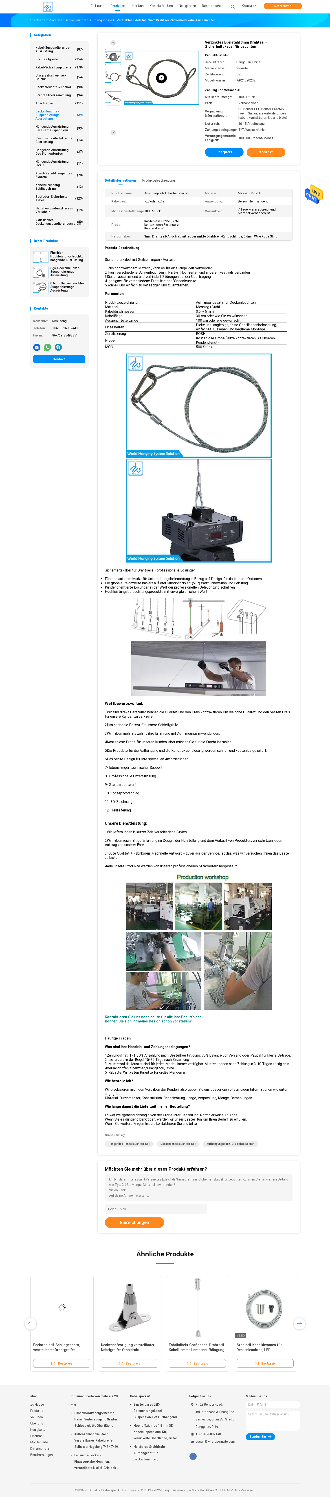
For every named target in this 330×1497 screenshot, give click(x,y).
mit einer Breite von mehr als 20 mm (94, 1400)
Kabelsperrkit (140, 1396)
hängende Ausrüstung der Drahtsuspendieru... (59, 128)
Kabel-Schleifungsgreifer (59, 67)
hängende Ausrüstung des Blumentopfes (59, 151)
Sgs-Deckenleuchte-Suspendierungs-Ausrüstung (65, 271)
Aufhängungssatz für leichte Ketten (230, 1143)
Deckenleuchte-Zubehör (59, 87)
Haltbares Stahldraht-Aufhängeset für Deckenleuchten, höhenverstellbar (150, 1453)
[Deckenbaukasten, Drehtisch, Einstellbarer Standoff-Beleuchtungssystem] (265, 1307)
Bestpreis (224, 152)
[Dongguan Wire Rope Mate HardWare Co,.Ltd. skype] (58, 347)
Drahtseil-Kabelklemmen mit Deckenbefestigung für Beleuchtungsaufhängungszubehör (130, 1350)
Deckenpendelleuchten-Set (178, 1143)
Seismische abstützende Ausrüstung (59, 140)
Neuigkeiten (38, 1429)
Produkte (37, 1411)
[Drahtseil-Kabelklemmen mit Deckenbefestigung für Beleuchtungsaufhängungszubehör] (129, 1307)
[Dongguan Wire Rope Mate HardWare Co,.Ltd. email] (36, 347)
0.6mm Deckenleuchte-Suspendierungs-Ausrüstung (67, 286)
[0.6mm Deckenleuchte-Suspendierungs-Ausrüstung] (40, 287)
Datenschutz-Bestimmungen (41, 1452)
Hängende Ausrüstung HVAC (59, 163)
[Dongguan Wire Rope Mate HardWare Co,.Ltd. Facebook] (193, 1456)
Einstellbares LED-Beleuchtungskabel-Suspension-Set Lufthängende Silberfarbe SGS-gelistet (156, 1411)
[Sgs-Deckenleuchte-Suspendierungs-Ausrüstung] (40, 272)
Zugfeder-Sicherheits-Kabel (59, 198)
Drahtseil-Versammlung (59, 95)
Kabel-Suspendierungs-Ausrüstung (59, 49)
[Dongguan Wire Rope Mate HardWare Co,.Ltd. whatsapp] (47, 347)
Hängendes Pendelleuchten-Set (129, 1143)
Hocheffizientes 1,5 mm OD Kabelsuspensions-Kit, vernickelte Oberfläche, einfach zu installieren (156, 1432)
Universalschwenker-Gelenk (59, 77)
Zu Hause (37, 1404)
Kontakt (59, 359)
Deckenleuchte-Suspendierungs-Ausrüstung (59, 115)
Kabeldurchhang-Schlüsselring (59, 186)
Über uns (36, 1423)
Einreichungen (134, 1222)
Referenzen (282, 6)
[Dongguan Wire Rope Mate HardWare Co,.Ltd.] (48, 6)
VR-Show (37, 1417)
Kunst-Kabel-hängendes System (59, 175)
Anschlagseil (59, 103)
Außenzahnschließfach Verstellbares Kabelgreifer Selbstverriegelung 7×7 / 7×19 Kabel (96, 1441)
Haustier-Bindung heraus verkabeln (59, 210)
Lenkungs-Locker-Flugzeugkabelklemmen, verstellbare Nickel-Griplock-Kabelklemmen (95, 1462)
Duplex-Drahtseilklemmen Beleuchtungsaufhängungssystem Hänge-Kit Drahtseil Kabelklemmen (61, 1350)
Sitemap (36, 1436)
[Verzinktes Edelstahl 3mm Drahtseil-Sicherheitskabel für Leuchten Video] (161, 78)
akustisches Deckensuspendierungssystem (59, 221)
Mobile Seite (39, 1442)
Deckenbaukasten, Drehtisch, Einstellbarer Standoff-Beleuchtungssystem (260, 1350)
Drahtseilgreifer (59, 59)
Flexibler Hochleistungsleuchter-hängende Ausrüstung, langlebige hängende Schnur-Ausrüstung (67, 256)
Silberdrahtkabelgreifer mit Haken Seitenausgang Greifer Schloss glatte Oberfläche (95, 1419)
